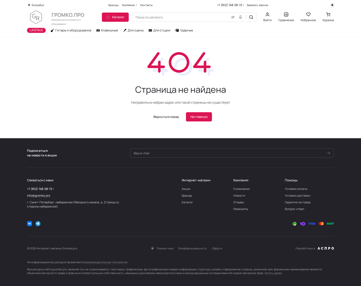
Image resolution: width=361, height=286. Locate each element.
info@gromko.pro (38, 195)
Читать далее (273, 273)
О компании (241, 189)
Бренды (187, 195)
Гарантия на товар (297, 202)
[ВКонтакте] (29, 223)
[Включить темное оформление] (332, 5)
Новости (239, 195)
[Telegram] (37, 223)
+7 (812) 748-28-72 (229, 5)
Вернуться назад (166, 117)
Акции (186, 189)
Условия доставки (297, 195)
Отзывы (238, 202)
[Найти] (251, 17)
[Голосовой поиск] (241, 17)
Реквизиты (240, 209)
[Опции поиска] (232, 17)
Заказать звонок (257, 5)
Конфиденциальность (192, 248)
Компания (240, 180)
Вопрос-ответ (294, 209)
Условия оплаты (296, 189)
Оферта (217, 248)
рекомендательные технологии (106, 262)
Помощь (291, 180)
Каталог (187, 202)
